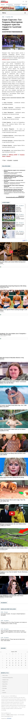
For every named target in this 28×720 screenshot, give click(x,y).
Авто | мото (5, 675)
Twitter (3, 156)
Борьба (4, 692)
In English (9, 160)
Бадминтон (5, 681)
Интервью (17, 4)
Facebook (22, 154)
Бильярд (5, 688)
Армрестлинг (5, 679)
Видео (3, 4)
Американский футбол (8, 677)
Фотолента (9, 4)
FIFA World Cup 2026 (14, 6)
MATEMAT (9, 718)
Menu (4, 13)
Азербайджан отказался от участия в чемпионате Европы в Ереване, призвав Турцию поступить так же (13, 176)
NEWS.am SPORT (13, 154)
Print (4, 160)
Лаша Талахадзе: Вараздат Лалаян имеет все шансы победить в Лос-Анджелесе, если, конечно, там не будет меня (13, 632)
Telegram (8, 156)
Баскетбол (5, 684)
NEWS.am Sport (5, 59)
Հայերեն (15, 160)
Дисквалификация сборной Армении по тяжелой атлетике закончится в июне (13, 190)
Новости (24, 4)
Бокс (4, 690)
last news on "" (15, 197)
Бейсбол (5, 686)
